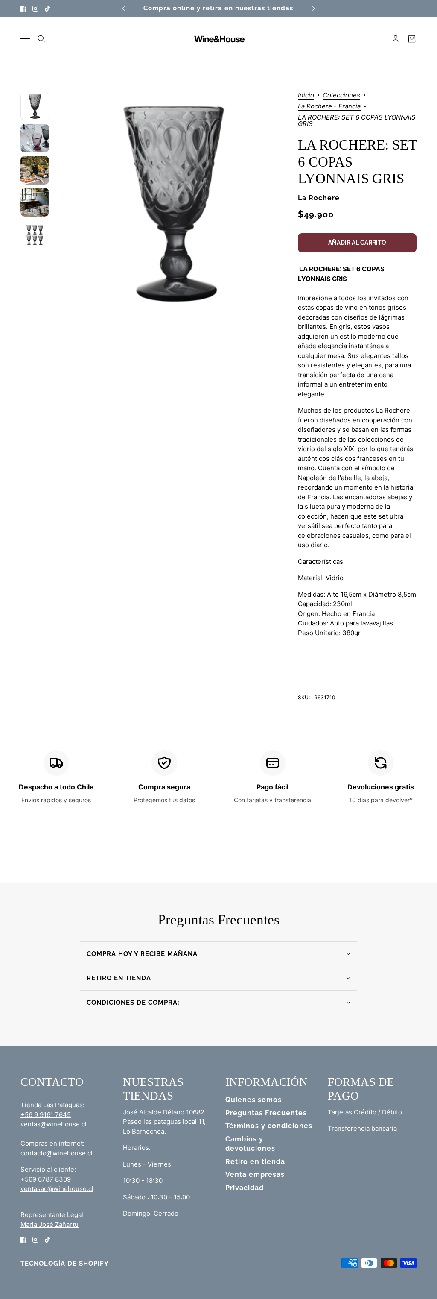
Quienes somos (253, 1100)
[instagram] (35, 8)
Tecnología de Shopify (64, 1263)
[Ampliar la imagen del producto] (173, 202)
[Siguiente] (314, 8)
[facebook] (23, 8)
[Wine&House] (218, 38)
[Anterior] (123, 8)
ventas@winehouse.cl (53, 1124)
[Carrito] (412, 39)
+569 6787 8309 (45, 1179)
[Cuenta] (395, 39)
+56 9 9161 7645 (45, 1115)
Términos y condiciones (268, 1126)
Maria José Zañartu (49, 1224)
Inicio (306, 95)
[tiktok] (47, 8)
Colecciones (341, 95)
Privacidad (244, 1188)
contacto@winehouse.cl (56, 1153)
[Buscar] (41, 39)
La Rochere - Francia (329, 106)
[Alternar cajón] (25, 38)
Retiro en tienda (255, 1162)
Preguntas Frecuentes (266, 1113)
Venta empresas (255, 1174)
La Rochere (319, 198)
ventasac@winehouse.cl (56, 1189)
